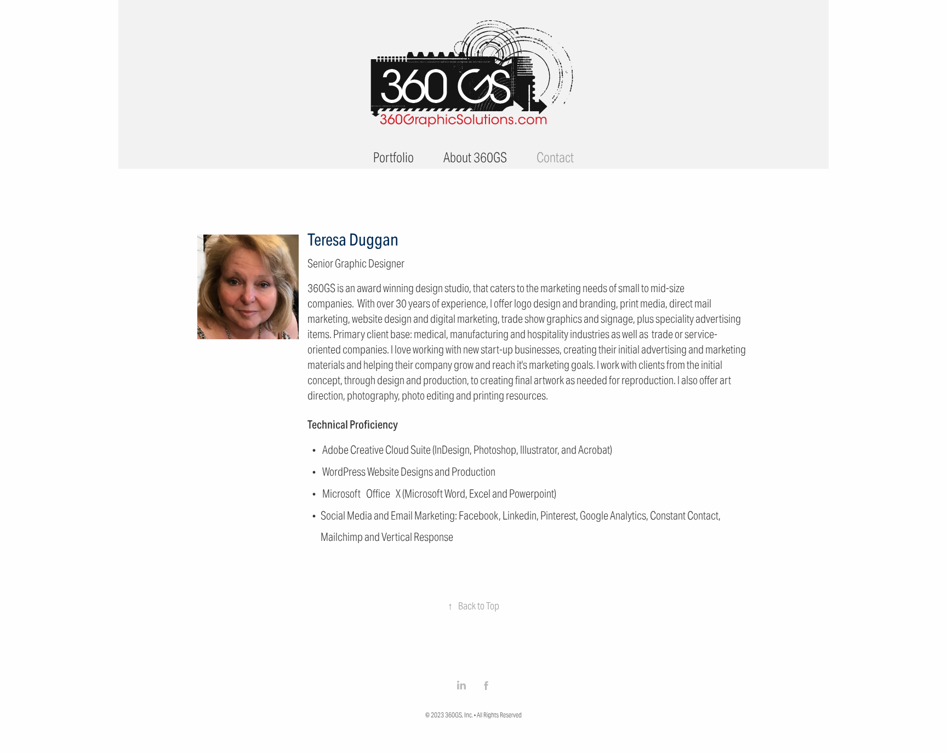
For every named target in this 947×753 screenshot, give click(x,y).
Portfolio (393, 157)
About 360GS (475, 157)
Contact (555, 157)
